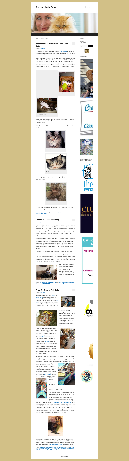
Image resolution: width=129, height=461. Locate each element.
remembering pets (39, 213)
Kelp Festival (46, 335)
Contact (77, 34)
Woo (67, 456)
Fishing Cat (57, 448)
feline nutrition (53, 283)
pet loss (69, 212)
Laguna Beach (56, 447)
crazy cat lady (56, 212)
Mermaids (41, 449)
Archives (82, 41)
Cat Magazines (42, 447)
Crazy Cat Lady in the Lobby (47, 219)
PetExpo (53, 295)
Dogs (43, 212)
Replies (45, 213)
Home (82, 34)
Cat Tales (72, 447)
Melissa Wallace (64, 212)
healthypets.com (67, 402)
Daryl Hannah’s (47, 374)
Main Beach (42, 336)
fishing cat (58, 396)
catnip (37, 448)
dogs (60, 212)
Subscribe (90, 46)
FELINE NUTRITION (49, 447)
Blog (73, 34)
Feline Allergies (45, 448)
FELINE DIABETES (45, 282)
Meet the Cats (67, 34)
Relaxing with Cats (63, 447)
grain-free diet (59, 283)
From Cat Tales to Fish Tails (47, 290)
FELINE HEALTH (52, 282)
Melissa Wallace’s (63, 51)
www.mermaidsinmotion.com (56, 444)
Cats (40, 212)
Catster (40, 448)
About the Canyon (49, 34)
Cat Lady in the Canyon (47, 7)
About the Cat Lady (40, 34)
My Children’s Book (59, 34)
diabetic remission (68, 282)
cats (52, 212)
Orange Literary (47, 449)
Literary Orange (39, 297)
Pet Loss (46, 212)
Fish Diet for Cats (51, 448)
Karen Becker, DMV (58, 402)
